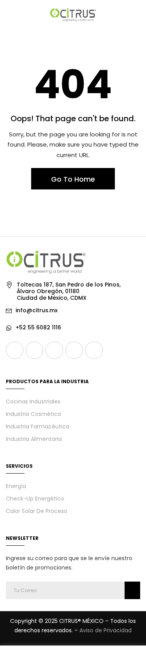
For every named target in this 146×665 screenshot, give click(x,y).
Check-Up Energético (35, 498)
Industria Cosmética (33, 414)
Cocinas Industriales (33, 401)
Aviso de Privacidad (105, 630)
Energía (16, 486)
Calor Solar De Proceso (36, 511)
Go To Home (73, 179)
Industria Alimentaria (34, 439)
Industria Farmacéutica (37, 426)
